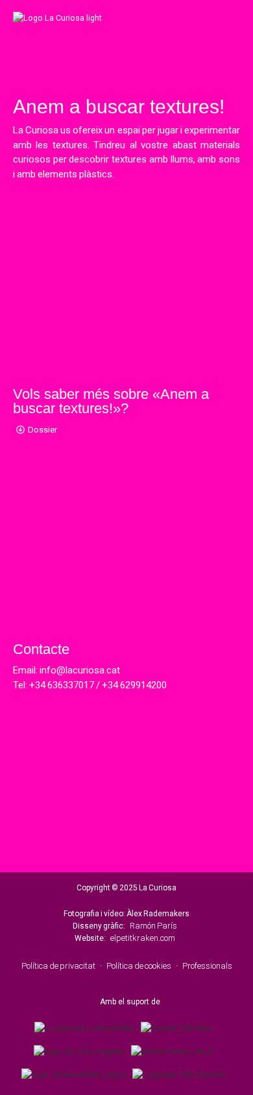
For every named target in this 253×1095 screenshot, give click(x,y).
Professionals (207, 966)
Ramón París (153, 926)
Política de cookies (138, 966)
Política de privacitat (58, 966)
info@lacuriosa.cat (80, 670)
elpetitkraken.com (142, 938)
